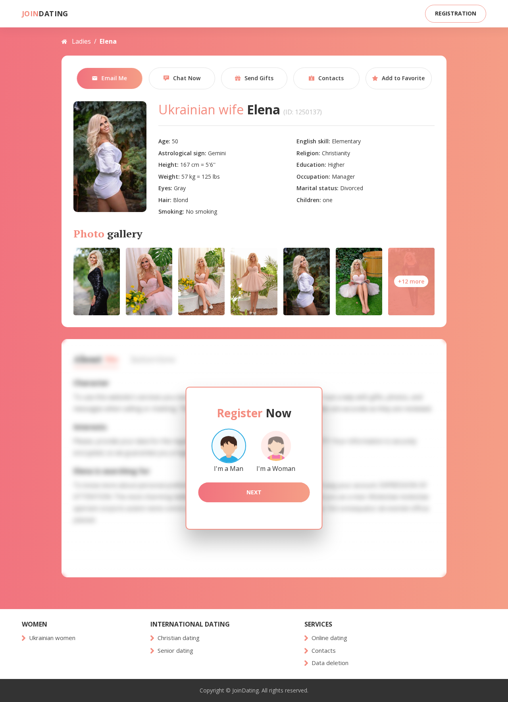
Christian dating (179, 638)
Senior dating (175, 650)
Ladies (81, 41)
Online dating (329, 638)
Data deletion (330, 663)
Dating (45, 13)
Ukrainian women (52, 638)
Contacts (324, 650)
